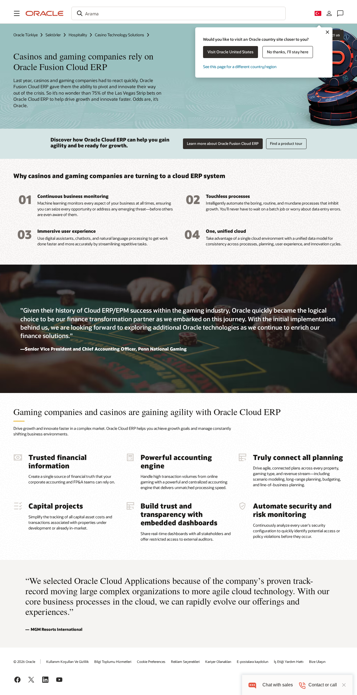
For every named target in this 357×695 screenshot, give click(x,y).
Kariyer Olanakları (218, 661)
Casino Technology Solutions (119, 34)
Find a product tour (286, 143)
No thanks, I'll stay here (287, 51)
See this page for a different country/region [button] (239, 66)
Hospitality (78, 34)
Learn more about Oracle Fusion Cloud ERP (223, 143)
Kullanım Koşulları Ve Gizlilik (67, 661)
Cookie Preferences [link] (151, 661)
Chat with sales (277, 684)
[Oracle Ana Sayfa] (45, 13)
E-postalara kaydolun (252, 661)
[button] (16, 13)
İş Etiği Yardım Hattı (288, 661)
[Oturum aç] (329, 13)
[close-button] (344, 685)
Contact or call (322, 684)
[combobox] (178, 13)
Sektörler (53, 34)
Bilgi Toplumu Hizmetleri (112, 661)
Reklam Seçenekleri (185, 661)
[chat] (252, 685)
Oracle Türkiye (25, 34)
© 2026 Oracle (24, 661)
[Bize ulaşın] (340, 13)
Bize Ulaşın (317, 661)
